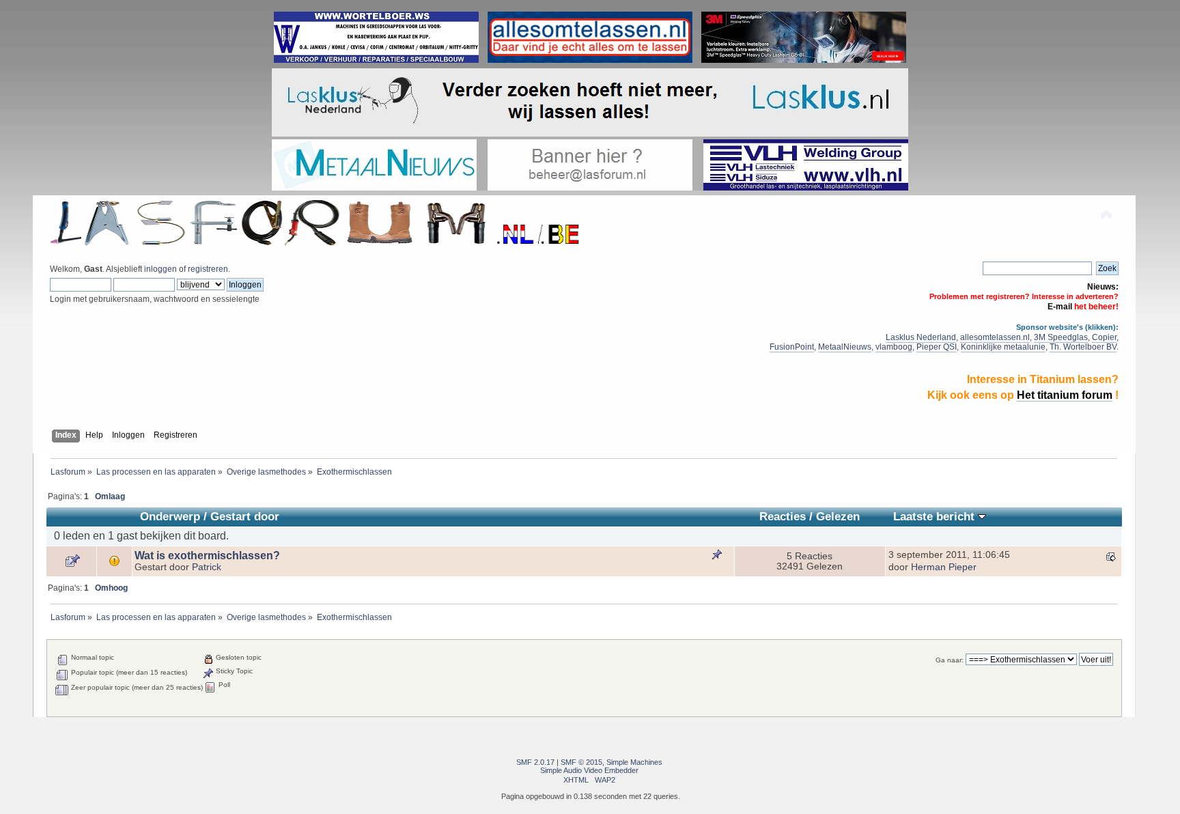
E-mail (1060, 306)
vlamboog (893, 347)
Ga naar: (950, 660)
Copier (1104, 337)
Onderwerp (170, 516)
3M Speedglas (1061, 337)
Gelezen (838, 516)
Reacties (782, 516)
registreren (208, 269)
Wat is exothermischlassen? (207, 555)
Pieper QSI (936, 347)
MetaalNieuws (844, 347)
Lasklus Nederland (921, 337)
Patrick (206, 567)
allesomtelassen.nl (995, 337)
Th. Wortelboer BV (1083, 347)
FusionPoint (792, 347)
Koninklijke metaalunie (1003, 347)
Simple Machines (634, 762)
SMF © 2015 (581, 762)
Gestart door (244, 516)
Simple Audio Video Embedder (589, 770)
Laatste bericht (935, 516)
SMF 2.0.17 (535, 762)
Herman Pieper (944, 567)
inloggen (160, 269)
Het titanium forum (1064, 395)
